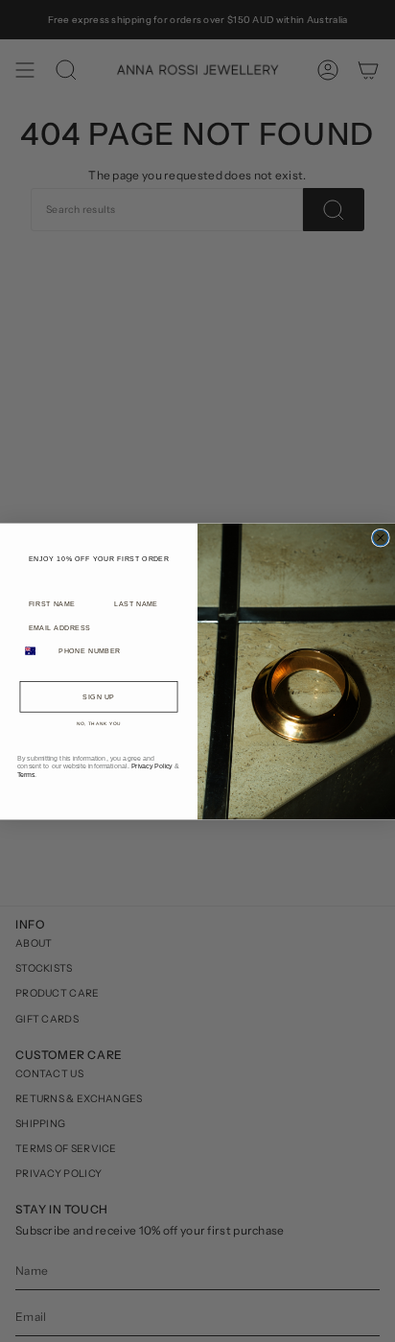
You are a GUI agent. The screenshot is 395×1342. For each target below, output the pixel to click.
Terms (26, 774)
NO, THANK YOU (99, 723)
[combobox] (35, 651)
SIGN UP (98, 696)
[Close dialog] (380, 537)
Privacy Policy (152, 765)
